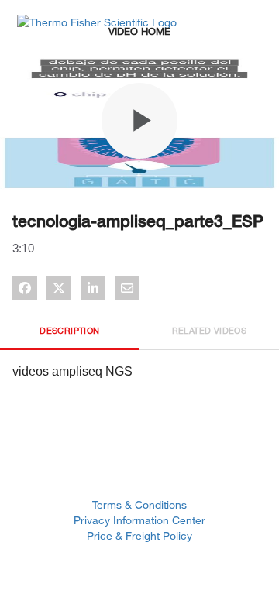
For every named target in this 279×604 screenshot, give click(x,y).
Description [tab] (69, 330)
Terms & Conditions (139, 504)
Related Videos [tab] (209, 330)
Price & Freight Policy (139, 535)
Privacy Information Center (139, 520)
